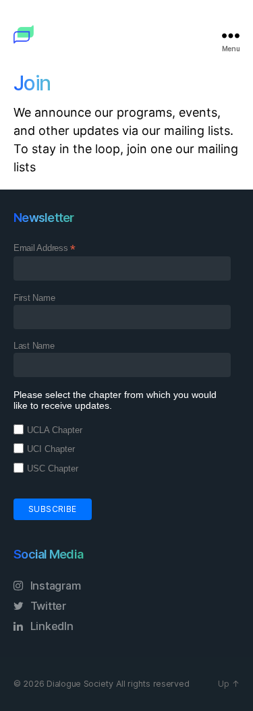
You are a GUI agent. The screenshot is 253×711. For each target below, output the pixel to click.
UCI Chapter (51, 449)
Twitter (47, 606)
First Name (34, 298)
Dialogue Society (80, 684)
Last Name (34, 346)
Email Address (44, 248)
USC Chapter (52, 468)
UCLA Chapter (54, 430)
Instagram (54, 585)
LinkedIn (51, 626)
